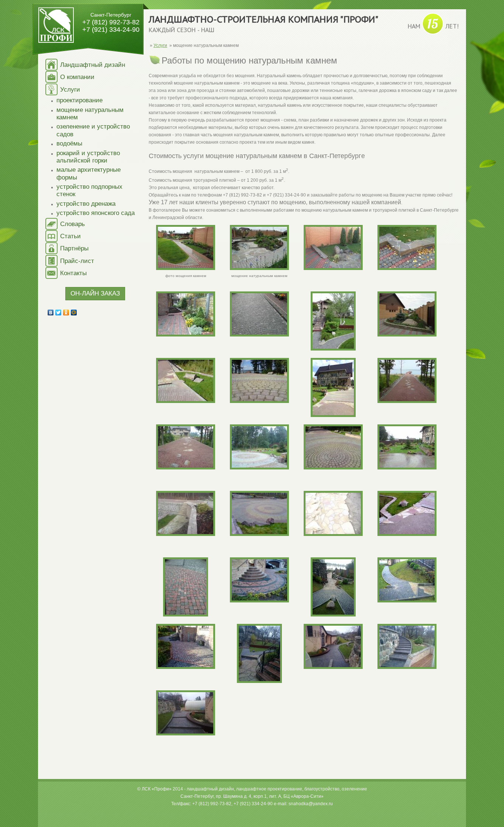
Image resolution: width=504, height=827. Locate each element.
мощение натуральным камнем (90, 113)
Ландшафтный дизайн (92, 64)
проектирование (79, 100)
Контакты (73, 273)
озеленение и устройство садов (93, 130)
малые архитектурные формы (88, 173)
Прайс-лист (77, 260)
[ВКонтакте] (51, 312)
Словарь (72, 224)
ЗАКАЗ (95, 293)
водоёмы (69, 143)
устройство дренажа (85, 203)
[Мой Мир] (74, 312)
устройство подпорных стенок (89, 190)
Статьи (70, 236)
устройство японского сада (95, 212)
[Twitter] (58, 312)
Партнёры (74, 248)
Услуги (70, 89)
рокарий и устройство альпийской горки (88, 157)
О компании (77, 77)
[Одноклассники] (66, 312)
